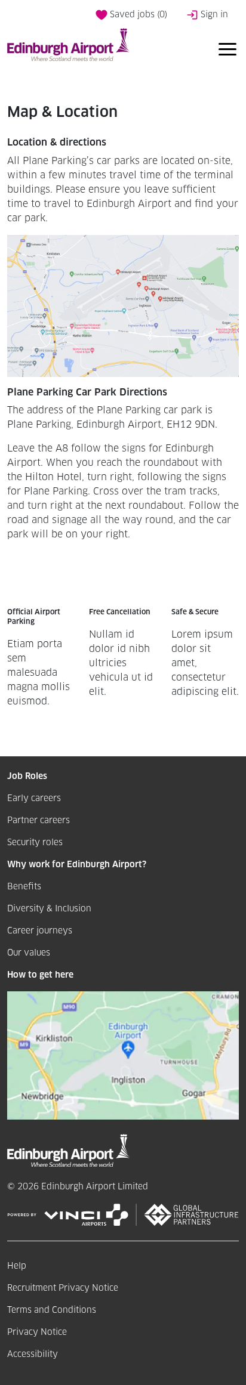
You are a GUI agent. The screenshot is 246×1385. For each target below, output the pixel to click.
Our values (28, 953)
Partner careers (38, 821)
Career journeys (39, 931)
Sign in (213, 15)
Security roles (35, 843)
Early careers (34, 798)
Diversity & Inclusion (49, 909)
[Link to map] (123, 1055)
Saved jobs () (137, 15)
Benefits (24, 887)
